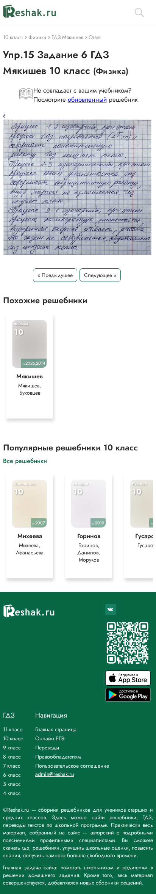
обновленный (87, 99)
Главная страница (55, 729)
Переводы (47, 747)
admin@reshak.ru (54, 774)
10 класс (13, 738)
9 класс (12, 747)
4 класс (12, 793)
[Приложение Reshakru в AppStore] (128, 683)
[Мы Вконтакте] (110, 609)
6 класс (12, 775)
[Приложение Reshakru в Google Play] (128, 699)
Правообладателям (58, 756)
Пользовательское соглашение (72, 766)
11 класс (12, 729)
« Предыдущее (55, 275)
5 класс (12, 784)
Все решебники (25, 460)
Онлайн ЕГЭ (50, 738)
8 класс (12, 756)
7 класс (11, 766)
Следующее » (100, 275)
